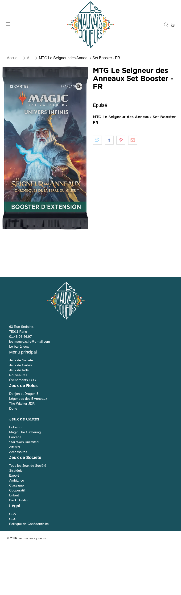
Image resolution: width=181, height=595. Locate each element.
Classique (16, 485)
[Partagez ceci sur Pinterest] (120, 140)
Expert (14, 475)
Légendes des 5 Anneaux (28, 398)
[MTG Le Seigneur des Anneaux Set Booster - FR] (45, 148)
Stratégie (16, 470)
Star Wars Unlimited (24, 442)
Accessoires (18, 452)
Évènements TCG (22, 380)
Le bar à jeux (19, 346)
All (29, 58)
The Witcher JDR (22, 403)
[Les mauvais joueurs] (90, 24)
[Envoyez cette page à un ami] (132, 140)
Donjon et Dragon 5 (23, 393)
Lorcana (15, 437)
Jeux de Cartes (20, 365)
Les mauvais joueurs (32, 538)
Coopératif (17, 490)
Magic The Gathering (25, 432)
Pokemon (16, 427)
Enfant (14, 495)
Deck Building (19, 500)
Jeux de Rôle (19, 370)
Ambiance (16, 480)
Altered (14, 447)
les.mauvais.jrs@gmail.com (29, 341)
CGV (12, 514)
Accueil (13, 58)
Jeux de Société (21, 360)
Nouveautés (18, 375)
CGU (12, 519)
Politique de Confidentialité (29, 524)
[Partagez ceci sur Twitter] (97, 140)
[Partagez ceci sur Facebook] (109, 140)
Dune (13, 408)
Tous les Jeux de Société (27, 465)
